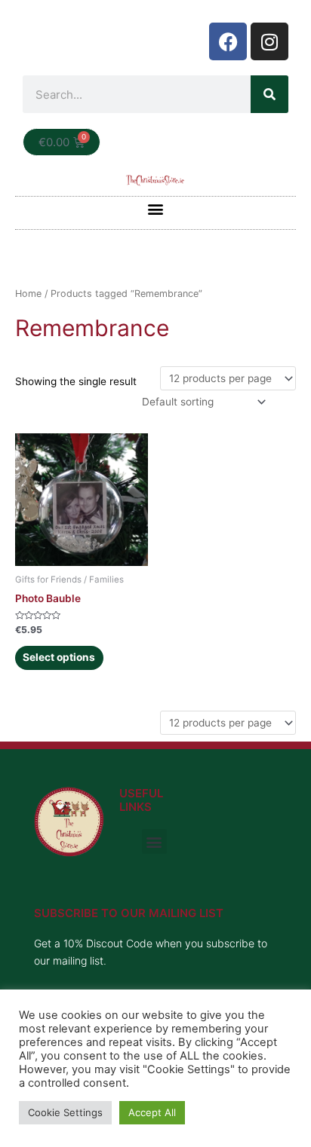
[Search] (269, 94)
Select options (59, 657)
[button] (155, 209)
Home (28, 293)
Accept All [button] (152, 1112)
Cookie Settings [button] (65, 1112)
